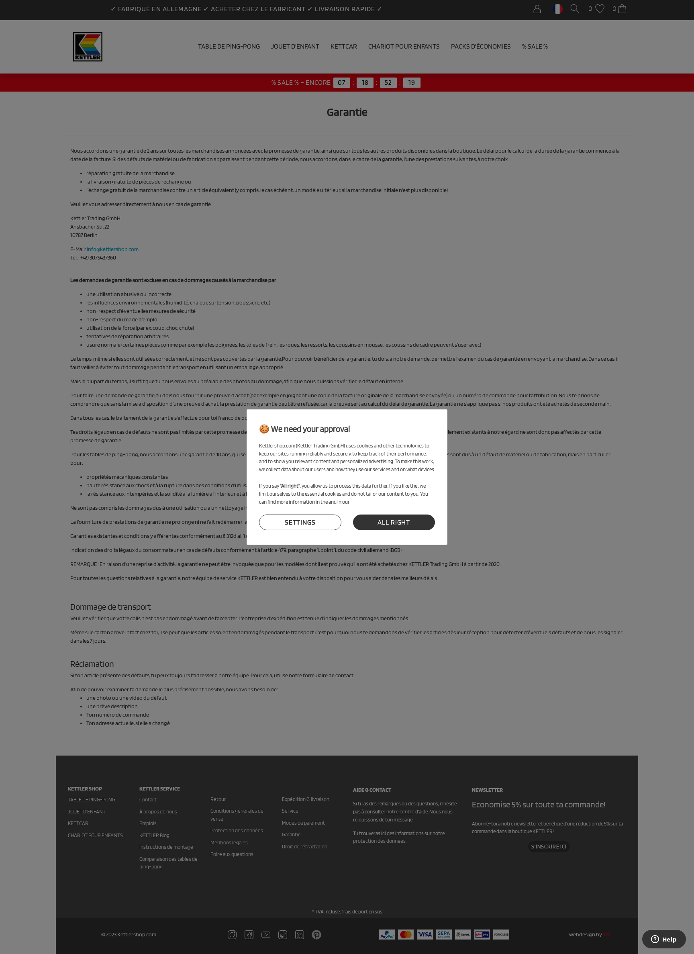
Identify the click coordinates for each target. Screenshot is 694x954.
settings (300, 522)
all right (394, 522)
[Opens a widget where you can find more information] (664, 940)
